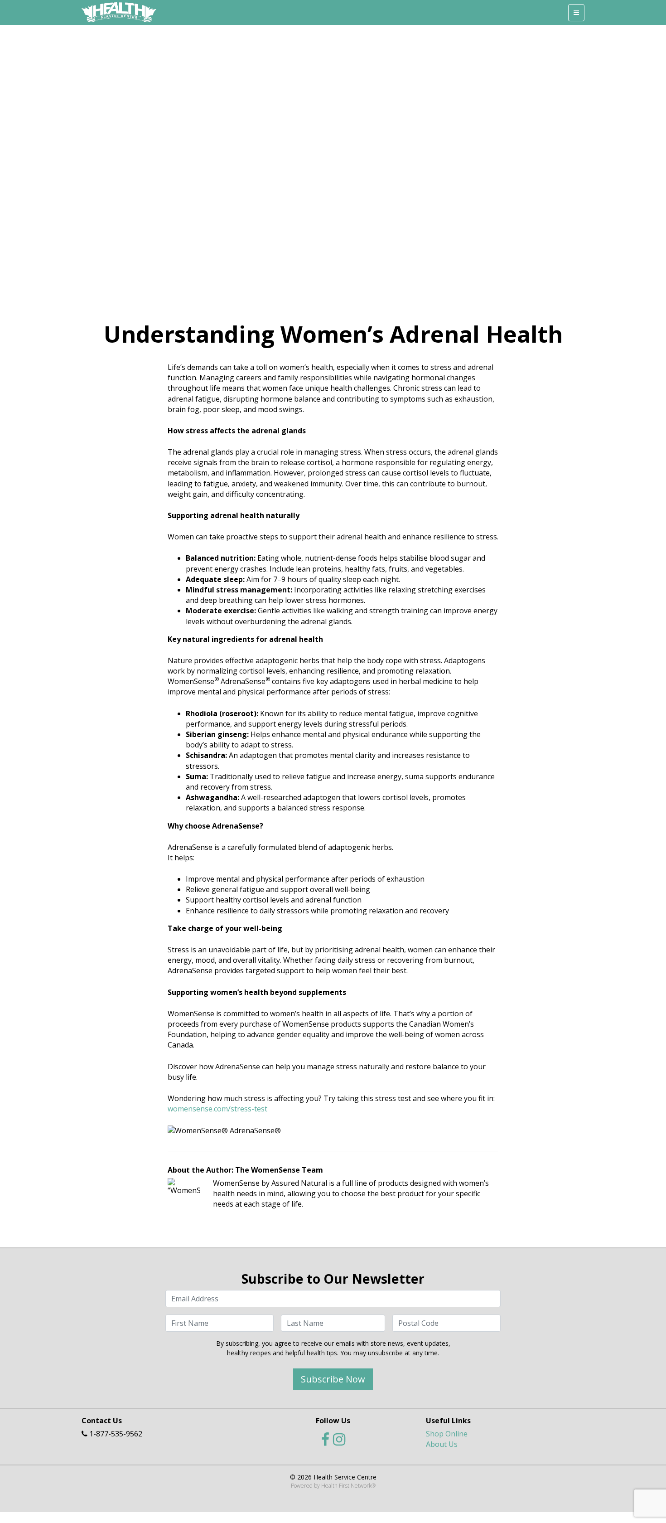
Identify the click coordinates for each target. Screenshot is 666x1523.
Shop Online (447, 1434)
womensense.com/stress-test (217, 1109)
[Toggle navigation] (576, 12)
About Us (442, 1444)
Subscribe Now (333, 1379)
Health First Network (346, 1485)
